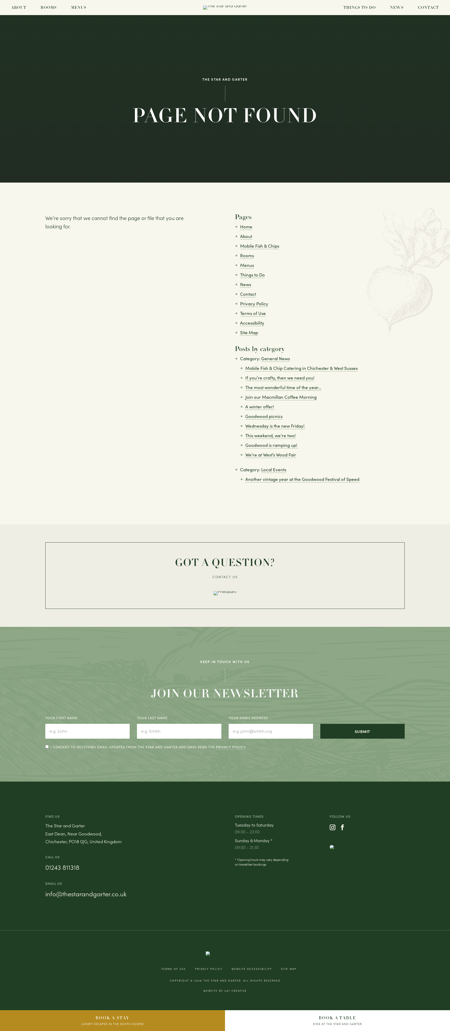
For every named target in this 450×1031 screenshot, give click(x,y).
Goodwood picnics (264, 416)
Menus (78, 7)
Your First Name (61, 718)
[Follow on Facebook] (342, 827)
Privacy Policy (254, 304)
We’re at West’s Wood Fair (270, 455)
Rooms (49, 7)
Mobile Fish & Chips (259, 246)
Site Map (249, 333)
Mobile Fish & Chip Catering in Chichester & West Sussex (301, 368)
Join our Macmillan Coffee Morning (281, 397)
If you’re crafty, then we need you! (279, 378)
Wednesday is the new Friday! (275, 426)
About (18, 7)
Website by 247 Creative (225, 991)
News (397, 7)
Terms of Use (253, 313)
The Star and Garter (222, 980)
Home (246, 227)
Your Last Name (152, 718)
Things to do (359, 7)
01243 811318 (62, 867)
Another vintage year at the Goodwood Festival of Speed (302, 479)
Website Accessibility (252, 969)
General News (275, 359)
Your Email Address (248, 718)
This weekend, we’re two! (270, 436)
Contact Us (225, 577)
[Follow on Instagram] (332, 827)
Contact (428, 7)
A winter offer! (259, 407)
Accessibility (252, 323)
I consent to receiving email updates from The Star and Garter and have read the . (148, 747)
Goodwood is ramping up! (271, 445)
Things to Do (252, 275)
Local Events (273, 470)
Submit (363, 731)
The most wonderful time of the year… (283, 387)
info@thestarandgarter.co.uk (86, 894)
